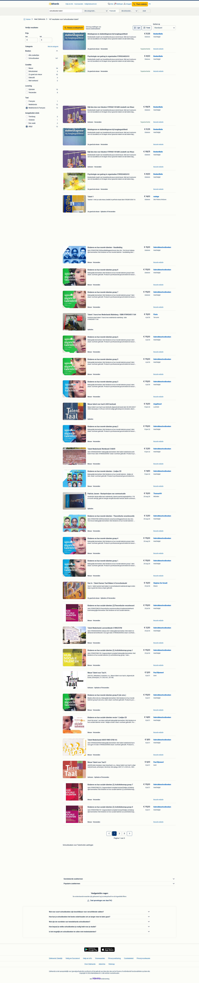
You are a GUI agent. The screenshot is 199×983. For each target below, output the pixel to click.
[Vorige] (109, 833)
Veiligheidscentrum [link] (90, 4)
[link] (56, 4)
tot (41, 36)
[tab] (137, 27)
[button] (118, 3)
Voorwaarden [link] (78, 4)
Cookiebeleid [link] (128, 958)
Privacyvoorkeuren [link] (143, 958)
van (26, 36)
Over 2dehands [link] (89, 964)
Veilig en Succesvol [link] (73, 958)
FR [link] (149, 4)
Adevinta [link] (102, 964)
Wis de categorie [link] (53, 46)
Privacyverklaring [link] (114, 958)
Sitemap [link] (112, 964)
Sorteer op (156, 24)
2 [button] (119, 833)
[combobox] (65, 11)
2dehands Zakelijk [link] (55, 958)
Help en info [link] (69, 4)
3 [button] (124, 833)
